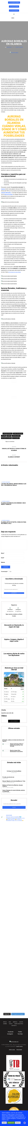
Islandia (9, 435)
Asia (10, 1021)
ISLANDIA (21, 47)
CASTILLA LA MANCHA (6, 787)
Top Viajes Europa (14, 6)
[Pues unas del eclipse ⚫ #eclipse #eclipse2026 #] (14, 896)
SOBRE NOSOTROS (18, 1023)
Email (2, 557)
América (4, 792)
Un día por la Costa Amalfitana (14, 771)
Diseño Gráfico (19, 1046)
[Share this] (12, 50)
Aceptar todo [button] (11, 1122)
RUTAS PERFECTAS (11, 782)
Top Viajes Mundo (14, 10)
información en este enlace (14, 272)
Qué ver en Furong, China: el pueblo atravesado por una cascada (16, 745)
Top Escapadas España (14, 2)
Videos (10, 1023)
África (5, 1021)
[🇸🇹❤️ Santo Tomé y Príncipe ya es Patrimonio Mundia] (14, 837)
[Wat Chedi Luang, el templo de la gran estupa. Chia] (14, 861)
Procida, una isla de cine (8, 777)
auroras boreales (7, 433)
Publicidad (19, 1049)
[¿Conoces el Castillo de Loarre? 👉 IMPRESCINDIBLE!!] (14, 912)
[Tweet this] (14, 50)
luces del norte (16, 435)
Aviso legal (12, 1049)
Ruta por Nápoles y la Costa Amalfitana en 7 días (13, 781)
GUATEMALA (8, 792)
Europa (17, 47)
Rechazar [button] (18, 1122)
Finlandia (8, 482)
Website (3, 562)
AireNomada (9, 47)
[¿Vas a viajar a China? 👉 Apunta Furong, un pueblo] (14, 882)
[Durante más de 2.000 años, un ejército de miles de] (14, 998)
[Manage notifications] (24, 1123)
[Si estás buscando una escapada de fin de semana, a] (14, 974)
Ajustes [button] (4, 1122)
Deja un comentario (10, 441)
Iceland (3, 435)
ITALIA (15, 772)
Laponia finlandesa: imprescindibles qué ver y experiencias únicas (13, 484)
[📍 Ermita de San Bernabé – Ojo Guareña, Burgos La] (14, 944)
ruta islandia (16, 438)
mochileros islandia (6, 438)
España (12, 787)
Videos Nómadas (14, 721)
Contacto (14, 1025)
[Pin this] (16, 50)
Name (2, 553)
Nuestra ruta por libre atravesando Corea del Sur (16, 751)
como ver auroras (18, 433)
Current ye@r (4, 571)
